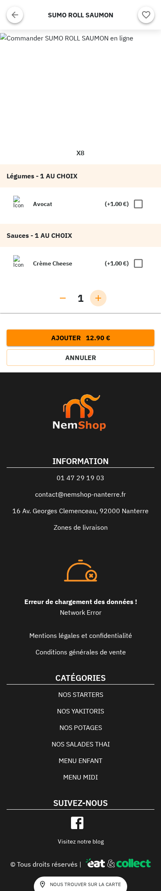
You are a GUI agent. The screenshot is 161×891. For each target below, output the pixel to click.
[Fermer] (15, 15)
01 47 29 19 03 (80, 478)
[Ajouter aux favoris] (146, 15)
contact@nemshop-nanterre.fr (80, 494)
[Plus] (98, 298)
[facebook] (77, 823)
